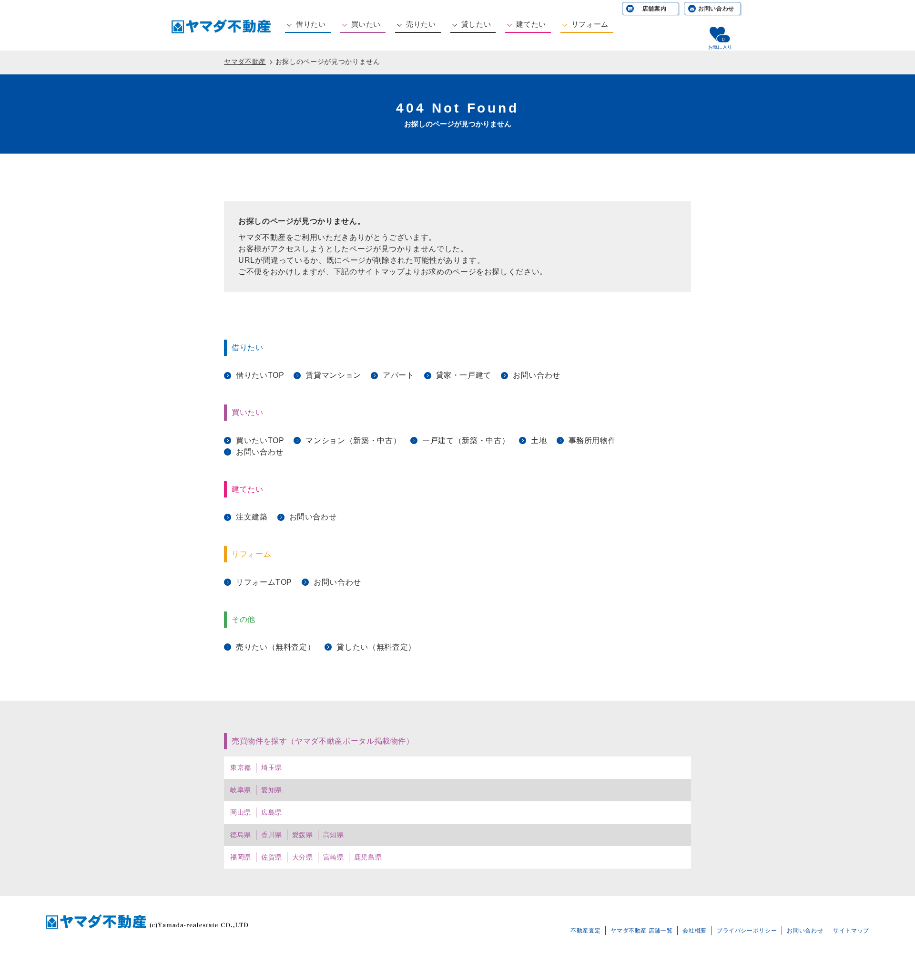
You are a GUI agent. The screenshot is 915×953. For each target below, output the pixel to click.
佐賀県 (271, 857)
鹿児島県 (368, 857)
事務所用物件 (592, 440)
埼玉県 (271, 767)
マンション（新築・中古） (353, 440)
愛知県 (271, 790)
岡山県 (240, 812)
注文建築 (252, 517)
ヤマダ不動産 (245, 61)
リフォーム (590, 24)
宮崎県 (333, 857)
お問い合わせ (716, 8)
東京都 (240, 767)
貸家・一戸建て (463, 375)
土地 (539, 440)
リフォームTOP (264, 582)
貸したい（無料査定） (376, 647)
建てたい (531, 24)
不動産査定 (585, 930)
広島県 (271, 812)
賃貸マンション (333, 375)
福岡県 (240, 857)
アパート (399, 375)
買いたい (366, 24)
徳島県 (240, 835)
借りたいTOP (260, 375)
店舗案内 (654, 8)
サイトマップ (851, 930)
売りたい (421, 24)
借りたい (311, 24)
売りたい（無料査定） (275, 647)
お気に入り (720, 47)
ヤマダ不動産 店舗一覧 (641, 930)
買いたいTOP (260, 440)
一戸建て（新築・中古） (465, 440)
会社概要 (694, 930)
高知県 (333, 835)
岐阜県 (240, 790)
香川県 (271, 835)
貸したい (476, 24)
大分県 (302, 857)
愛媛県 (302, 835)
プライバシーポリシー (747, 930)
